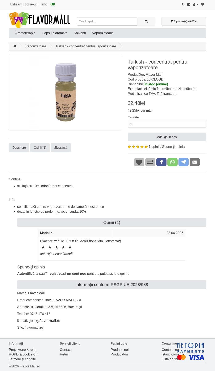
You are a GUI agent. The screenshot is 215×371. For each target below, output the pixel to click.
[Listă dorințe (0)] (202, 4)
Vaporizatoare (102, 33)
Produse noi (120, 349)
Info (44, 4)
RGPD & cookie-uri (23, 354)
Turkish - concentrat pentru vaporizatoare (85, 46)
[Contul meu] (195, 4)
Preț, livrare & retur (23, 349)
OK (52, 4)
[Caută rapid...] (146, 21)
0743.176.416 (40, 314)
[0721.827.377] (183, 4)
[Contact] (188, 4)
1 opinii (154, 146)
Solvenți (80, 33)
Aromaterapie (25, 33)
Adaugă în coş (167, 137)
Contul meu (170, 349)
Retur (64, 354)
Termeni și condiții (22, 359)
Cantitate (133, 117)
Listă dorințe (171, 359)
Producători (119, 354)
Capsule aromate (54, 33)
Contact (65, 349)
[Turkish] (65, 92)
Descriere (19, 147)
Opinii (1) (40, 147)
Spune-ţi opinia (173, 146)
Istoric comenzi (173, 354)
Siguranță (60, 147)
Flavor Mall (154, 74)
